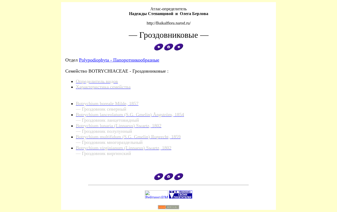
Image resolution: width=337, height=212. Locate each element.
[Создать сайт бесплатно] (168, 208)
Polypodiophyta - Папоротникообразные (119, 60)
